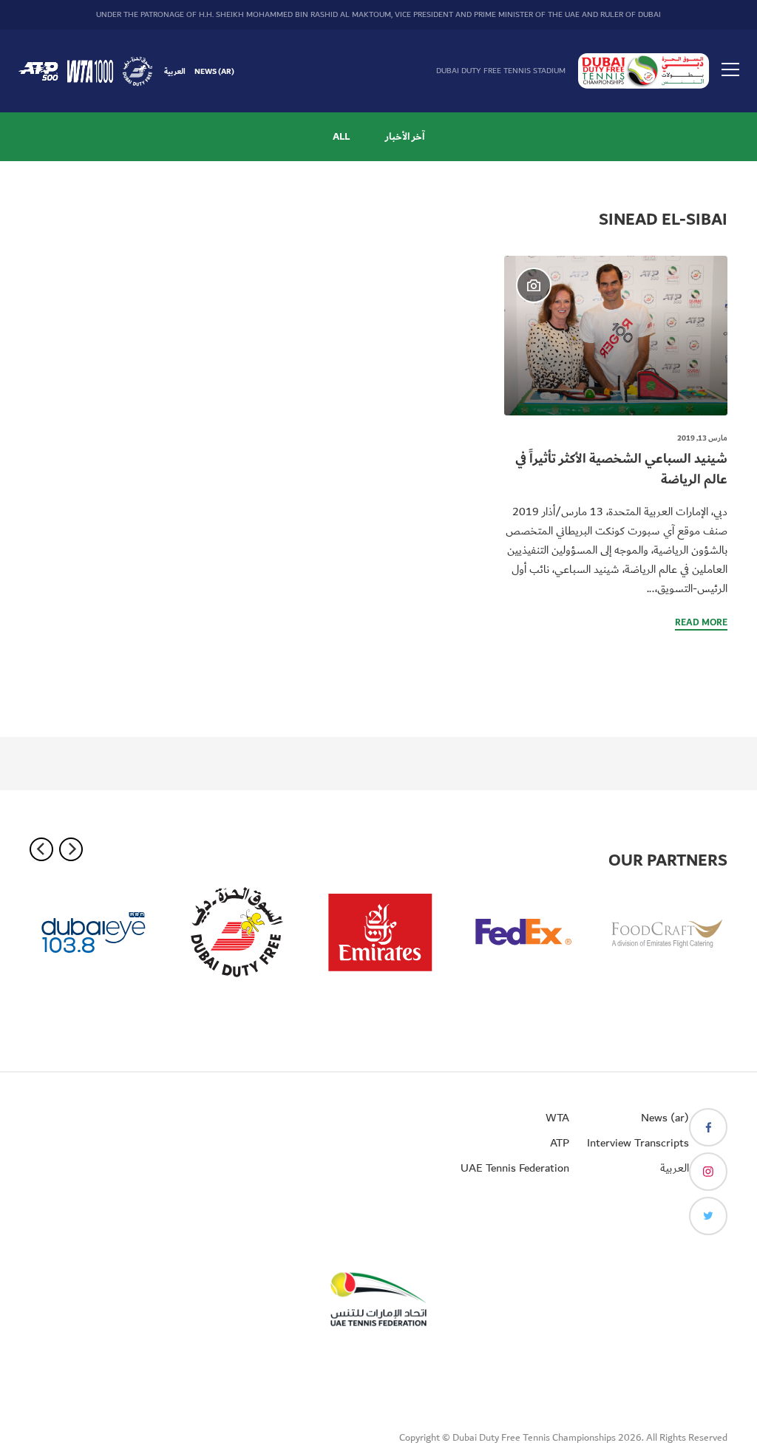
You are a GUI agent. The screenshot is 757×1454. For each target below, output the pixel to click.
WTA (557, 1117)
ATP (559, 1142)
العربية (175, 71)
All (341, 137)
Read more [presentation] (701, 623)
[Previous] (41, 849)
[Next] (71, 849)
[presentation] (615, 335)
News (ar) (214, 71)
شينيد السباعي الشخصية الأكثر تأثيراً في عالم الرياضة (621, 469)
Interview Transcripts (638, 1142)
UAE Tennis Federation (515, 1168)
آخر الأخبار (404, 137)
